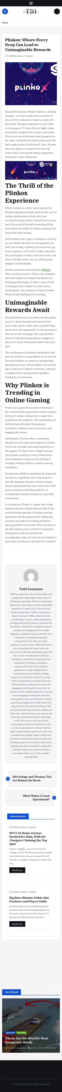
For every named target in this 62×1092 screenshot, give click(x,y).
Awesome (10, 1033)
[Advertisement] (24, 963)
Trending (21, 1033)
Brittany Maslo (20, 827)
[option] (31, 1025)
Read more (17, 870)
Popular (29, 55)
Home (5, 22)
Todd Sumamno (16, 55)
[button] (53, 992)
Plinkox (46, 269)
